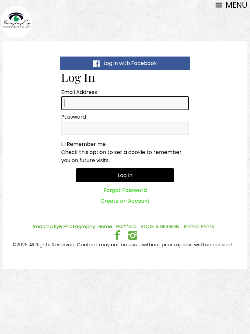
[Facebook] (117, 235)
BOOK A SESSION (160, 226)
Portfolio (126, 226)
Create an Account (125, 201)
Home (105, 226)
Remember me (86, 144)
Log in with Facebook (128, 63)
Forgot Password (125, 190)
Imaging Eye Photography (64, 226)
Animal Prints (198, 226)
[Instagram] (133, 235)
